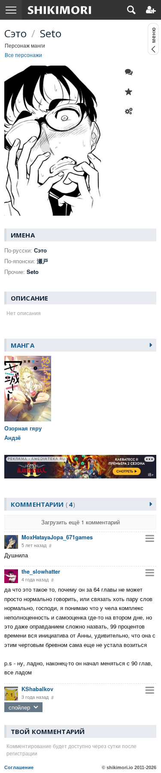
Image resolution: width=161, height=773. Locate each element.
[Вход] (151, 10)
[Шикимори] (59, 10)
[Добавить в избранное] (131, 91)
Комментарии (42, 504)
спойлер (19, 707)
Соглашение (18, 767)
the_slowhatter (40, 571)
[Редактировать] (131, 111)
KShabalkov (37, 689)
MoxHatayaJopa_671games (57, 537)
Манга (22, 345)
